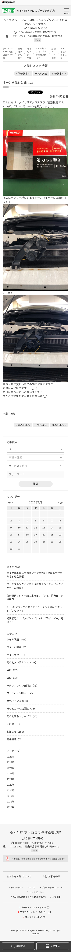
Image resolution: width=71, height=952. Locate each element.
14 (52, 527)
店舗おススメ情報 (53, 53)
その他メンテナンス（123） (22, 662)
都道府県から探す (20, 53)
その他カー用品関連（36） (21, 708)
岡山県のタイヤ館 (29, 53)
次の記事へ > (59, 73)
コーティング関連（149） (21, 693)
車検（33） (13, 678)
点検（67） (13, 670)
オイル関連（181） (17, 655)
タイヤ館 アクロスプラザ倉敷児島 (36, 11)
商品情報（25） (15, 739)
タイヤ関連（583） (17, 639)
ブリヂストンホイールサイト (33, 911)
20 (43, 534)
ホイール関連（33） (18, 647)
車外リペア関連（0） (18, 701)
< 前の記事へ (23, 73)
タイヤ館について (21, 876)
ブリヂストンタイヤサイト (33, 907)
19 (35, 534)
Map (37, 39)
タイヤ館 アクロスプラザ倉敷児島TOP (41, 53)
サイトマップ (17, 887)
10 (19, 527)
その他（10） (14, 724)
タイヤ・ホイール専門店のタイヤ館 (8, 53)
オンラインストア (33, 916)
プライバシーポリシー (52, 887)
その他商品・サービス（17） (23, 716)
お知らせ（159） (16, 731)
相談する (20, 946)
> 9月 (60, 502)
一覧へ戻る (41, 73)
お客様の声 (54, 876)
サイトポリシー (36, 892)
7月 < (10, 502)
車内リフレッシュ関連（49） (23, 685)
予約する (55, 946)
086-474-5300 (37, 28)
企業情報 (56, 896)
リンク (32, 887)
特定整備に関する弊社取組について (29, 896)
